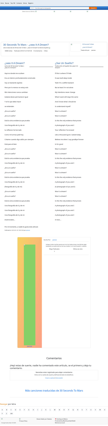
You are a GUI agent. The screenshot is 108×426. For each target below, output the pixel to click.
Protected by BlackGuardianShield (65, 421)
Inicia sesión (59, 378)
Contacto (19, 3)
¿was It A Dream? (87, 47)
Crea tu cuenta (49, 378)
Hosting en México (61, 419)
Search (93, 8)
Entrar (25, 3)
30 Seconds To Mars (88, 44)
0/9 (11, 413)
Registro (30, 3)
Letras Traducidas (11, 8)
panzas (93, 50)
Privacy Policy (23, 421)
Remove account (60, 423)
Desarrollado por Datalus (44, 419)
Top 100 (13, 3)
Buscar (7, 3)
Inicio (2, 3)
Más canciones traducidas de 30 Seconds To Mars (54, 390)
